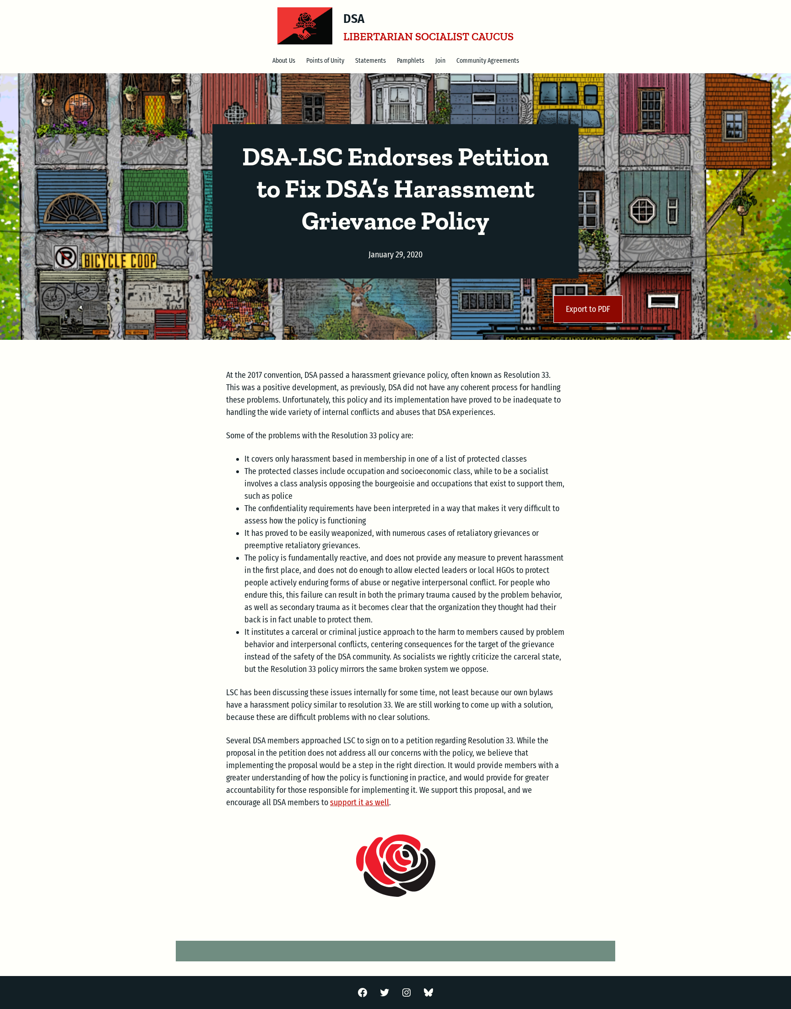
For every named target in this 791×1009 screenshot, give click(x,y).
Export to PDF (588, 309)
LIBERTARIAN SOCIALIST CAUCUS (428, 36)
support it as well (359, 802)
